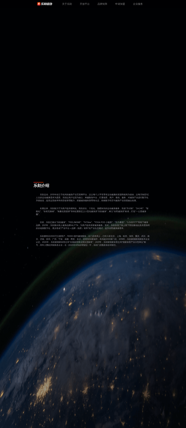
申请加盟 (120, 4)
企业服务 (138, 4)
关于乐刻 (67, 4)
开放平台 (85, 4)
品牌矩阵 (102, 4)
